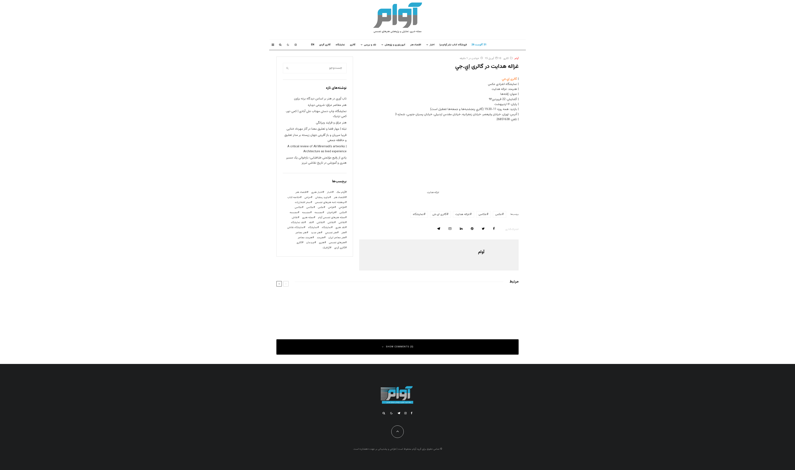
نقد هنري (340, 227)
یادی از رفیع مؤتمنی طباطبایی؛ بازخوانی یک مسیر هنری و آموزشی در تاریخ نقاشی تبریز (316, 160)
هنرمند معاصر (305, 237)
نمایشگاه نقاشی (295, 227)
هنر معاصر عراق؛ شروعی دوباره (327, 105)
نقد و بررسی (370, 45)
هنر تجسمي (331, 232)
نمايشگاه (340, 45)
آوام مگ (340, 192)
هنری (321, 242)
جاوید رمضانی (322, 197)
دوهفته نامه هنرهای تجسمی (330, 202)
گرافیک (326, 248)
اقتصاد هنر (415, 45)
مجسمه (318, 212)
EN (312, 45)
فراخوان (331, 212)
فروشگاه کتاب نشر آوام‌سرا (453, 45)
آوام (516, 58)
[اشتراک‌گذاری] (494, 228)
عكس (498, 214)
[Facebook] (411, 413)
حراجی (307, 197)
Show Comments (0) (399, 347)
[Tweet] (483, 228)
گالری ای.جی (439, 214)
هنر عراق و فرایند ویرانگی (331, 122)
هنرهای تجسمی (337, 242)
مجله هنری (308, 217)
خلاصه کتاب (293, 197)
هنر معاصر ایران (336, 237)
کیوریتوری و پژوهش (395, 45)
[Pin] (472, 228)
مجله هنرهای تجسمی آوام (331, 217)
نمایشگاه (312, 227)
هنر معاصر (301, 232)
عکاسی (482, 214)
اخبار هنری (317, 192)
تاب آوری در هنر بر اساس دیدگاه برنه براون (320, 98)
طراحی (331, 207)
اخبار (432, 45)
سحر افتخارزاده (303, 202)
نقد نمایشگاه (297, 222)
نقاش (295, 217)
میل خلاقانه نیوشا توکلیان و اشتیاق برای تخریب (478, 315)
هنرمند (320, 237)
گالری (352, 45)
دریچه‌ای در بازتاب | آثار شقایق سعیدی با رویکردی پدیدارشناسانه (344, 315)
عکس (342, 212)
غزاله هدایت (462, 214)
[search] (287, 68)
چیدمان (310, 242)
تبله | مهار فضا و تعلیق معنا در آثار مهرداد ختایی (317, 129)
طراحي (342, 207)
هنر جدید (316, 232)
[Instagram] (295, 45)
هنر (343, 232)
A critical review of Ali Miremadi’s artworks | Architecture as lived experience (317, 149)
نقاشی (341, 222)
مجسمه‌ (294, 212)
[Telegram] (398, 413)
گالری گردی (325, 45)
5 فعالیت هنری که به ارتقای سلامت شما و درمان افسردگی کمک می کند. (340, 296)
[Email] (450, 228)
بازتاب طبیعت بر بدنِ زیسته (488, 296)
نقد (310, 222)
